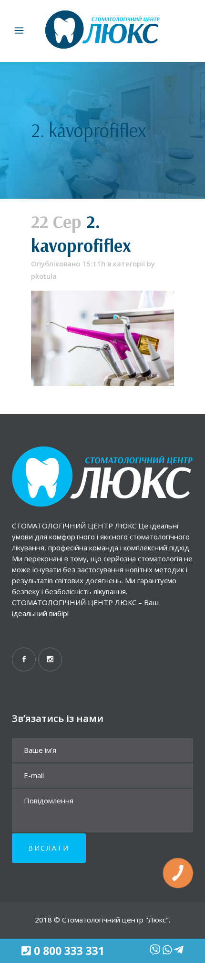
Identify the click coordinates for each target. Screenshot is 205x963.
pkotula (44, 276)
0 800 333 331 (69, 951)
